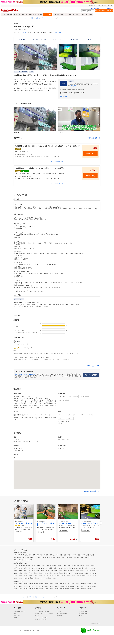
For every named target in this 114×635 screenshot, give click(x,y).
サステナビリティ (42, 630)
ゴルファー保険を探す (42, 617)
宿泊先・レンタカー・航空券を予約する (44, 614)
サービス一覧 (17, 630)
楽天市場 (110, 5)
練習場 (40, 14)
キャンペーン (32, 14)
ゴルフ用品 (89, 14)
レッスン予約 (47, 14)
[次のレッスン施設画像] (100, 523)
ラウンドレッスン (58, 14)
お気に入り (91, 10)
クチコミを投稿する (91, 375)
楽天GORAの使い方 (95, 8)
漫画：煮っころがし (41, 619)
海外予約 (24, 14)
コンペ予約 (17, 14)
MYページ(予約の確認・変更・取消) (104, 10)
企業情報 (59, 611)
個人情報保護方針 (62, 613)
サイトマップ (110, 8)
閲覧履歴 (84, 10)
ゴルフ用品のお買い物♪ (42, 611)
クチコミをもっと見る (93, 366)
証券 (99, 5)
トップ (3, 14)
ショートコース (69, 14)
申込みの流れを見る (93, 138)
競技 (83, 14)
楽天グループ (92, 5)
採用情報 (59, 615)
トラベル (104, 5)
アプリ (78, 14)
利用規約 (16, 617)
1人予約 (9, 14)
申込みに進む (90, 153)
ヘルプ (103, 8)
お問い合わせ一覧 (29, 630)
